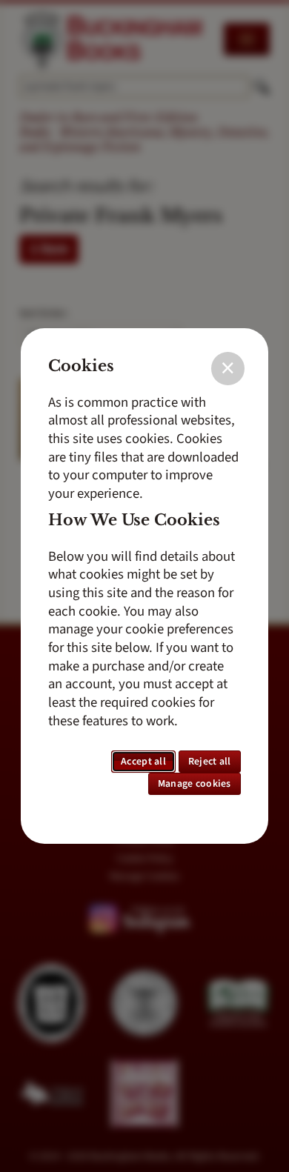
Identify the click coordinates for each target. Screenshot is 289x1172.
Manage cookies (194, 783)
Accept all (143, 761)
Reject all (209, 761)
